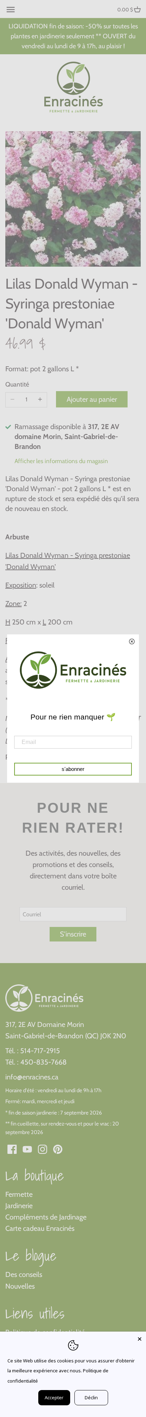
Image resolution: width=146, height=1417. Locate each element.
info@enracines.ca (31, 1077)
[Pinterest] (57, 1149)
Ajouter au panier (92, 399)
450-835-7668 (43, 1062)
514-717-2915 (40, 1050)
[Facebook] (12, 1149)
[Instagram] (42, 1149)
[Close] (139, 1337)
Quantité (17, 384)
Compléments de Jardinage (45, 1217)
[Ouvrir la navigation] (10, 9)
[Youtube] (27, 1149)
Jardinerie (19, 1205)
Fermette (19, 1194)
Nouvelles (20, 1286)
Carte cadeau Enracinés (39, 1228)
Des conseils (23, 1274)
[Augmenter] (40, 400)
